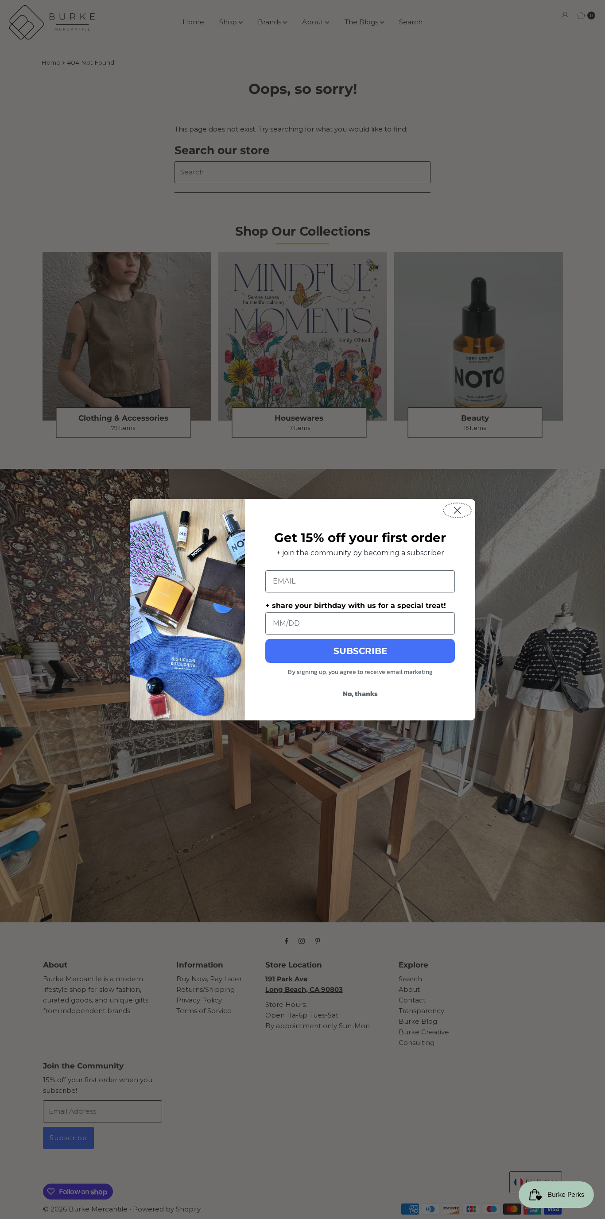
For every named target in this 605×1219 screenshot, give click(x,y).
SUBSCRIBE (360, 651)
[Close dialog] (457, 510)
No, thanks (360, 693)
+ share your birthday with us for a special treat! (355, 605)
